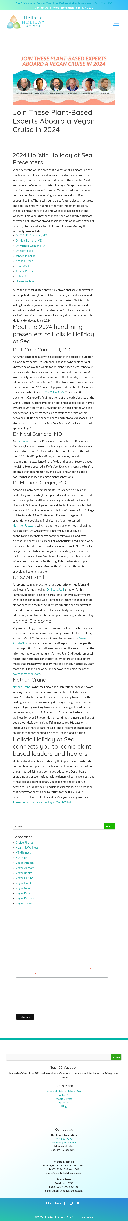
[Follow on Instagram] (71, 1203)
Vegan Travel (24, 903)
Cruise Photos (25, 842)
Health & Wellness (27, 847)
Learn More (64, 1086)
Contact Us (64, 1094)
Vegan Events (24, 883)
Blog (64, 1106)
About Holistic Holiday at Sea (64, 1091)
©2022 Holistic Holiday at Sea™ (54, 1216)
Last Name (23, 1002)
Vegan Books (24, 873)
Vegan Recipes (25, 898)
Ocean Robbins (25, 281)
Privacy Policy (84, 1216)
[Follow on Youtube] (78, 1203)
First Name (23, 988)
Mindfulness (23, 852)
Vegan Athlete (25, 862)
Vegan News (23, 888)
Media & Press (64, 1098)
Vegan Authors (25, 868)
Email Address (26, 974)
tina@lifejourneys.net (64, 1142)
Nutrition (21, 857)
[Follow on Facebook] (64, 1203)
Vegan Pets (23, 893)
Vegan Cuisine (24, 878)
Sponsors (64, 1102)
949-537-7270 (84, 7)
